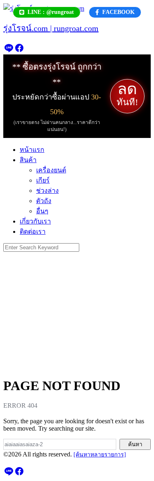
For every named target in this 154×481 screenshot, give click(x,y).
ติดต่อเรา (33, 231)
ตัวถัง (43, 200)
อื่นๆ (42, 211)
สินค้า (28, 159)
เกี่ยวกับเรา (35, 221)
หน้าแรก (32, 149)
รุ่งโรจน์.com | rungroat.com (51, 28)
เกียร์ (43, 180)
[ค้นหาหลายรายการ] (100, 455)
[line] (8, 50)
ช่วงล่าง (47, 190)
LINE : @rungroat (51, 12)
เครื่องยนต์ (51, 170)
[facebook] (19, 50)
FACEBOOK (118, 12)
